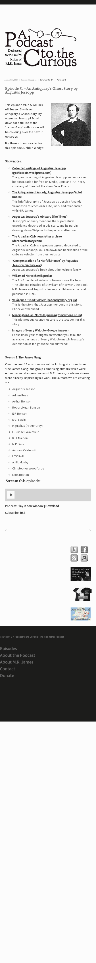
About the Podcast (17, 655)
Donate (7, 675)
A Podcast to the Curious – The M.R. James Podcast (38, 636)
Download (52, 506)
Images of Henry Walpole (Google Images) (40, 330)
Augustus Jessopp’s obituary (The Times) (39, 216)
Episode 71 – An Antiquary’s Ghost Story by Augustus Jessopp (41, 90)
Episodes (32, 80)
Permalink (61, 80)
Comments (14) (47, 80)
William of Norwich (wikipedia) (32, 276)
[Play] (11, 498)
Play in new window (30, 506)
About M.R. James (16, 662)
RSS (22, 513)
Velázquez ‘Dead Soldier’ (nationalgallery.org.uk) (44, 300)
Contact (7, 668)
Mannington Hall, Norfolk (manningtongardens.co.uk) (47, 315)
